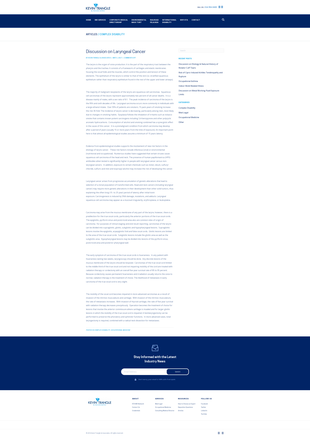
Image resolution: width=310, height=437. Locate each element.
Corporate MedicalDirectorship (118, 21)
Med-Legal (183, 112)
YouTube (204, 414)
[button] (177, 371)
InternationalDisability (169, 21)
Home (88, 20)
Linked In (204, 411)
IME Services (100, 20)
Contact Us (136, 407)
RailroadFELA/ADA (154, 21)
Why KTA (184, 20)
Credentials (136, 411)
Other (181, 122)
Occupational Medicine (120, 330)
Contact (196, 20)
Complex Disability (112, 34)
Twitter (203, 407)
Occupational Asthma (188, 81)
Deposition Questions (185, 407)
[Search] (222, 19)
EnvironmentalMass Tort (139, 21)
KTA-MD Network (138, 404)
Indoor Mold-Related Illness (191, 86)
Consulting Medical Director (164, 411)
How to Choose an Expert (186, 404)
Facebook (204, 404)
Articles (91, 34)
